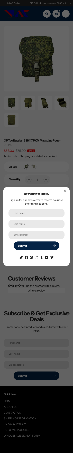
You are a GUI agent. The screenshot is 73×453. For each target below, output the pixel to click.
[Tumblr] (41, 257)
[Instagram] (36, 257)
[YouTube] (46, 257)
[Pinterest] (31, 257)
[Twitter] (21, 257)
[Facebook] (26, 257)
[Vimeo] (51, 257)
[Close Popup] (65, 191)
